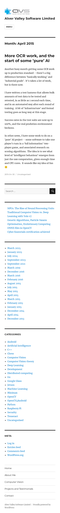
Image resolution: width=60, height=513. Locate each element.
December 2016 (15, 271)
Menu (9, 27)
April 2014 (12, 314)
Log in (10, 443)
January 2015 (14, 307)
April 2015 (12, 295)
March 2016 (13, 275)
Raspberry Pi (14, 408)
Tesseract (12, 416)
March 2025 (14, 248)
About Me (10, 475)
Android (11, 341)
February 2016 (15, 279)
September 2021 (16, 263)
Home (8, 468)
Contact (9, 495)
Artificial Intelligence (19, 345)
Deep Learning (15, 365)
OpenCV (11, 396)
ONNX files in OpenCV (19, 228)
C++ (9, 349)
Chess (10, 353)
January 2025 (14, 252)
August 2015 (14, 283)
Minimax (12, 392)
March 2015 (13, 299)
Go (8, 377)
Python (11, 404)
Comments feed (16, 451)
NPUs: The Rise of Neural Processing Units (30, 208)
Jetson (11, 384)
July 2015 (12, 287)
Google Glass (14, 381)
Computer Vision (16, 357)
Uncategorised (24, 174)
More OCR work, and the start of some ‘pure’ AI (30, 58)
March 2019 (13, 267)
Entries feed (14, 447)
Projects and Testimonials (19, 489)
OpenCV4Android (17, 400)
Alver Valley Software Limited (30, 18)
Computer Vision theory (20, 361)
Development (14, 369)
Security (11, 412)
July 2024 (12, 256)
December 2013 (15, 318)
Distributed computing (20, 373)
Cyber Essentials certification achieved (28, 231)
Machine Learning (17, 388)
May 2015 (12, 291)
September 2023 (16, 259)
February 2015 (15, 303)
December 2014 (15, 310)
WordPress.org (15, 455)
